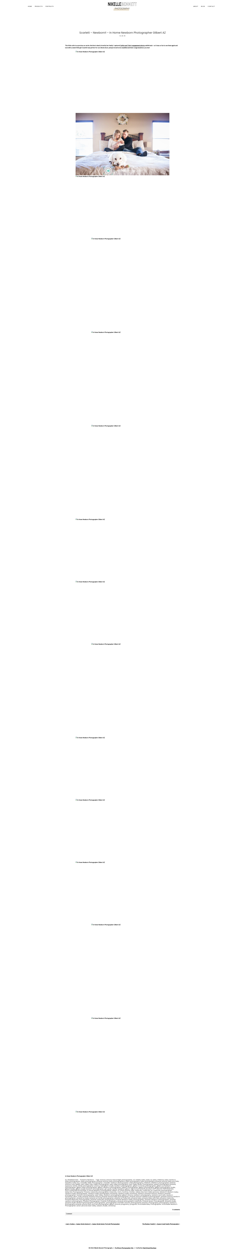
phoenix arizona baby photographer (115, 1196)
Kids (132, 1190)
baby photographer (72, 1181)
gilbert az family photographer (144, 1186)
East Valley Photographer (99, 1184)
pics (89, 1204)
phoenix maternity (167, 1198)
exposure (68, 1186)
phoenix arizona (95, 1196)
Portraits (50, 6)
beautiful (68, 1183)
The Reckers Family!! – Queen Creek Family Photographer (160, 1224)
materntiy (113, 1192)
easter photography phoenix (165, 1184)
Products (39, 6)
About (195, 6)
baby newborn (170, 1180)
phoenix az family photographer (102, 1198)
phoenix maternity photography (102, 1200)
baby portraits (173, 1181)
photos (84, 1204)
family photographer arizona (89, 1186)
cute (73, 1184)
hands (114, 1189)
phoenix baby (136, 1198)
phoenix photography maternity (129, 1201)
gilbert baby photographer (87, 1187)
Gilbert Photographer (130, 1187)
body (74, 1183)
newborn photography (142, 1195)
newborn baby (172, 1192)
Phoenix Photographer (91, 1201)
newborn (163, 1192)
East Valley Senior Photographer (141, 1184)
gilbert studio (70, 1189)
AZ (134, 1180)
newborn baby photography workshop (102, 1193)
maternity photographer (162, 1190)
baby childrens (158, 1180)
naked (138, 1192)
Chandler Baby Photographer (91, 1183)
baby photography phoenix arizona (153, 1181)
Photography (153, 1203)
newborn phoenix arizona (147, 1193)
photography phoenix (73, 1204)
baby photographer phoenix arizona (94, 1181)
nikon (75, 1196)
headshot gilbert (124, 1189)
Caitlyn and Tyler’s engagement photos (132, 45)
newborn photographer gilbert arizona (118, 1195)
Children (147, 1183)
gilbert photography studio (165, 1187)
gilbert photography (146, 1187)
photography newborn (167, 1203)
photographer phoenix (139, 1203)
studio (105, 1206)
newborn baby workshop (127, 1193)
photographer (100, 1203)
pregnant (133, 1204)
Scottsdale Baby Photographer (149, 1204)
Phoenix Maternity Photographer (77, 1200)
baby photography (132, 1181)
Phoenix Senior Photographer (153, 1201)
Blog (203, 6)
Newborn (90, 1180)
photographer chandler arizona (118, 1203)
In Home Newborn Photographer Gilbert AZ (103, 1190)
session (99, 1206)
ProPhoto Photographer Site (124, 1248)
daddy (77, 1184)
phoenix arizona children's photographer (144, 1196)
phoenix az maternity (122, 1198)
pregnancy (125, 1204)
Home (30, 6)
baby (143, 1180)
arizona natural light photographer (119, 1180)
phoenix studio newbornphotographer (79, 1203)
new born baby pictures (150, 1192)
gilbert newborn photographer (109, 1187)
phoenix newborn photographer (157, 1200)
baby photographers (117, 1181)
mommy (125, 1192)
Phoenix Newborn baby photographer (129, 1200)
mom (119, 1192)
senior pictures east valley (86, 1206)
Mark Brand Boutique (149, 1248)
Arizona (103, 1180)
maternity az (148, 1190)
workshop (112, 1206)
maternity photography (99, 1192)
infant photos (125, 1190)
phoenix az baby (83, 1198)
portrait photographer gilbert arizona (106, 1204)
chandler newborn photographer (116, 1183)
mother (132, 1192)
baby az (149, 1180)
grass (109, 1189)
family (75, 1186)
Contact (211, 6)
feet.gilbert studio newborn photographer (116, 1186)
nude (80, 1196)
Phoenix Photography (109, 1201)
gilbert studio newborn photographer (90, 1189)
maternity (138, 1190)
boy (78, 1183)
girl (106, 1189)
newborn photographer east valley (90, 1195)
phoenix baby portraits (150, 1198)
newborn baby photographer (76, 1193)
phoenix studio (170, 1201)
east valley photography (119, 1184)
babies (138, 1180)
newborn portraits (158, 1195)
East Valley (85, 1184)
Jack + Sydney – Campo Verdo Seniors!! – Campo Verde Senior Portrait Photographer (93, 1224)
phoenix (85, 1196)
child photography (136, 1183)
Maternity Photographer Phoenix (77, 1192)
